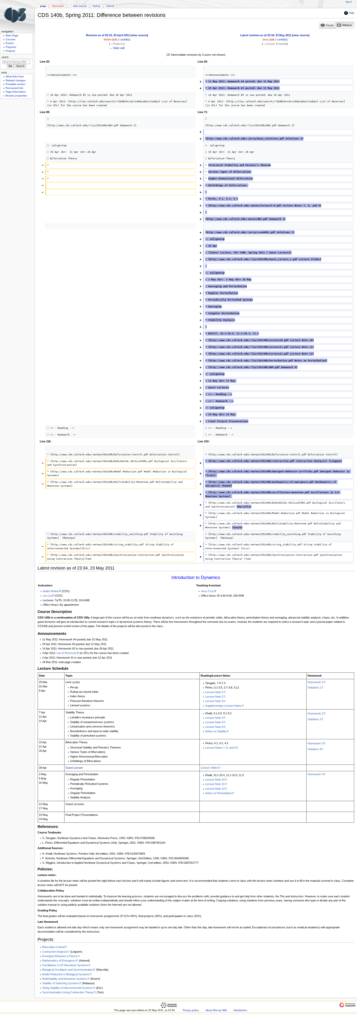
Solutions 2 (314, 719)
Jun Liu (47, 595)
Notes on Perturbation (218, 793)
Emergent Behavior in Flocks (59, 956)
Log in (349, 1)
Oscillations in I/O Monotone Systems (65, 965)
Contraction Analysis (54, 951)
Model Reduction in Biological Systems (65, 974)
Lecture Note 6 (214, 726)
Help (351, 12)
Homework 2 (315, 713)
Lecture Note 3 (214, 701)
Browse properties (16, 95)
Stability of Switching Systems (60, 983)
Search (5, 57)
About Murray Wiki (216, 1010)
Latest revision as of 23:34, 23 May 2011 (265, 35)
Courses (10, 39)
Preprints (11, 47)
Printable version (15, 84)
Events (10, 43)
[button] (327, 25)
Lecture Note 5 (214, 722)
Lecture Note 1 (214, 692)
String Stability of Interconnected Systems (67, 987)
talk (115, 39)
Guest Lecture (74, 767)
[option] (327, 25)
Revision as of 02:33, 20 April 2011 (108, 35)
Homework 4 (315, 774)
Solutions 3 (314, 749)
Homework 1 (315, 682)
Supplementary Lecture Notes (223, 705)
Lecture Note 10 (215, 779)
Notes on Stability (215, 731)
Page (43, 6)
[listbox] (336, 25)
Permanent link (14, 88)
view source (139, 35)
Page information (16, 91)
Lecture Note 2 (214, 696)
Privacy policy (191, 1010)
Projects (10, 51)
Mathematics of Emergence (59, 960)
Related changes (15, 80)
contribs (124, 39)
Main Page (12, 35)
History (96, 6)
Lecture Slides (209, 767)
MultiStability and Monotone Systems (64, 978)
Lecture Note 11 (214, 784)
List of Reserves (66, 653)
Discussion (58, 6)
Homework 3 (315, 743)
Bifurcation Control (53, 947)
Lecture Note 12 (215, 788)
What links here (15, 76)
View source (80, 6)
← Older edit (117, 48)
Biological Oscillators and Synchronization (67, 969)
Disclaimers (240, 1010)
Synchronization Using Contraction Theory (68, 992)
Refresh (110, 6)
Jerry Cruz (207, 591)
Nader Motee (51, 591)
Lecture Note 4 (214, 717)
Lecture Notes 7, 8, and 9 (220, 747)
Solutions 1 (314, 687)
